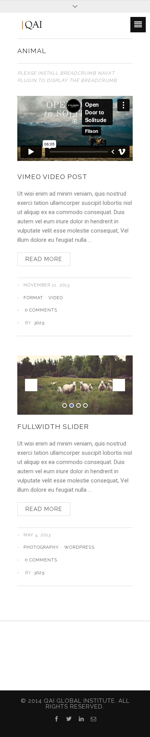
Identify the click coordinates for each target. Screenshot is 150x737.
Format (33, 297)
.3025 (39, 322)
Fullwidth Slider (53, 426)
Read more (43, 259)
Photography (41, 547)
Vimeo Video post (52, 177)
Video (55, 297)
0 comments (41, 310)
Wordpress (79, 547)
